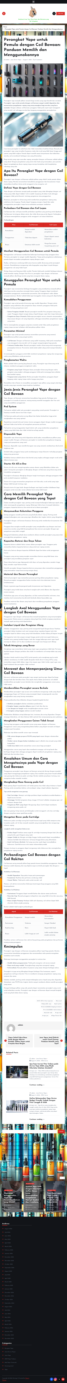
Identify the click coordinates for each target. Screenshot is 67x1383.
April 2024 (8, 1320)
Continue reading (36, 1085)
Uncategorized (9, 1366)
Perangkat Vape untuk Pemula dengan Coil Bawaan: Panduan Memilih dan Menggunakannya (34, 29)
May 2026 (7, 1239)
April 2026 (8, 1243)
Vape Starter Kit (57, 1015)
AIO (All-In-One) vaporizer (45, 1001)
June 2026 (8, 1235)
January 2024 (8, 1331)
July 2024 (7, 1310)
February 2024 (9, 1328)
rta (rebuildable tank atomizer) (53, 1009)
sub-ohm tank (48, 1012)
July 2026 (7, 1232)
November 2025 (9, 1260)
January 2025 (8, 1289)
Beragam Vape (51, 1183)
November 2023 (9, 1338)
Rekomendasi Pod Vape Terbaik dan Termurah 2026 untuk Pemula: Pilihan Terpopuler (27, 1145)
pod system (58, 1004)
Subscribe (60, 13)
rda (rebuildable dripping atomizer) (52, 1006)
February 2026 (9, 1250)
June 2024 (7, 1313)
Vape (6, 1185)
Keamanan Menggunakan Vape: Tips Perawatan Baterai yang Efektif (22, 1155)
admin (7, 59)
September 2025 (9, 1267)
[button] (61, 1178)
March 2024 (8, 1324)
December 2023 (9, 1335)
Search (5, 1125)
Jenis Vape (8, 1355)
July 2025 (7, 1274)
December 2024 (9, 1292)
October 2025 (9, 1264)
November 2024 (9, 1296)
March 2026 (8, 1246)
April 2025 (8, 1278)
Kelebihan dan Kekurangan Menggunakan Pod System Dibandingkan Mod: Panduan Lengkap (29, 1142)
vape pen (45, 1015)
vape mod (59, 1012)
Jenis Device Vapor (16, 59)
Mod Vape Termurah (10, 1362)
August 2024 (8, 1306)
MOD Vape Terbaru (10, 1359)
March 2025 (8, 1281)
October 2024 (9, 1299)
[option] (12, 1196)
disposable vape (46, 1004)
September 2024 (9, 1303)
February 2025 (9, 1285)
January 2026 (9, 1253)
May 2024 (7, 1317)
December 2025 (9, 1257)
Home (5, 27)
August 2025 (8, 1271)
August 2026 (8, 1228)
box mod (59, 1001)
